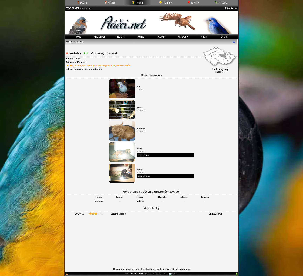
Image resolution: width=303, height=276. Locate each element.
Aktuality (183, 36)
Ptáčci (140, 197)
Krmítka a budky (181, 269)
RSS (141, 274)
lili (138, 86)
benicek (99, 201)
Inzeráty (120, 36)
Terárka (222, 2)
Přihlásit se (231, 8)
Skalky (194, 2)
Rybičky (167, 2)
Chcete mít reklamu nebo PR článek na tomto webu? (141, 269)
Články (162, 36)
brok (139, 148)
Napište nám (157, 274)
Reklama (148, 274)
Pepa (140, 107)
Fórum (141, 36)
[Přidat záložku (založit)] (66, 275)
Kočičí (111, 2)
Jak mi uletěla (118, 213)
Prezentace (99, 36)
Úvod (78, 36)
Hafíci (83, 2)
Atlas (204, 36)
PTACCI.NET (72, 8)
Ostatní (224, 36)
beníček (141, 128)
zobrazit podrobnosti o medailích (84, 69)
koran (140, 169)
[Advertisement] (151, 244)
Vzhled (166, 274)
